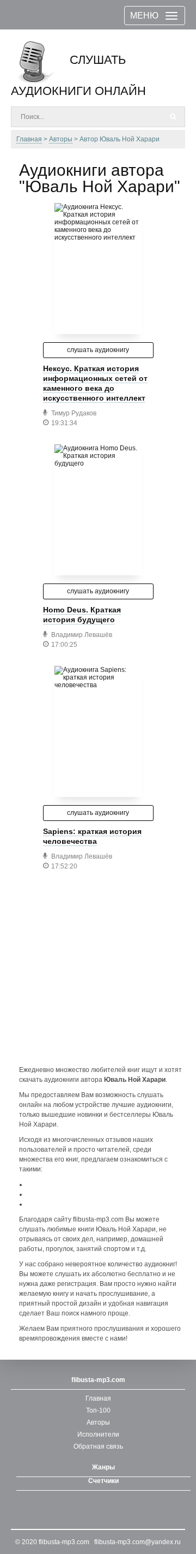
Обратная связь (98, 1446)
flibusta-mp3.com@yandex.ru (137, 1542)
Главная (98, 1398)
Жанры (103, 1467)
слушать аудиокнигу (98, 350)
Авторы (98, 1422)
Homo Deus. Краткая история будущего (82, 614)
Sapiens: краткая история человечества (92, 836)
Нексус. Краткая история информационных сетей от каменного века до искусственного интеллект (95, 383)
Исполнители (98, 1434)
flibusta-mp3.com (64, 1542)
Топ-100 (98, 1410)
